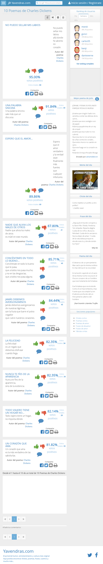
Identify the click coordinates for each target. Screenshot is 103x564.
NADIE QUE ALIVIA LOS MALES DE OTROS (18, 226)
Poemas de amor (82, 323)
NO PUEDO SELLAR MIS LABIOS (22, 25)
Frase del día (86, 216)
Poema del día (85, 256)
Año (76, 20)
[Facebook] (27, 94)
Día (75, 16)
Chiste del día (86, 196)
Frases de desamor (83, 326)
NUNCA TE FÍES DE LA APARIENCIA (17, 375)
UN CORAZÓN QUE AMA (16, 445)
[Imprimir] (41, 94)
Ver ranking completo (85, 63)
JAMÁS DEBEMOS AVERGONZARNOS (15, 301)
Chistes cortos (81, 318)
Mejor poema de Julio (83, 98)
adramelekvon (92, 156)
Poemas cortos (81, 321)
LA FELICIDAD (12, 340)
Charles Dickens (21, 124)
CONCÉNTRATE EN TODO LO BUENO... (19, 259)
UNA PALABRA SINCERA (13, 107)
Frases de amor (82, 328)
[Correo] (36, 94)
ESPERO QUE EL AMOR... (19, 138)
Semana (83, 16)
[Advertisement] (27, 46)
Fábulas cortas (81, 331)
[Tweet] (32, 94)
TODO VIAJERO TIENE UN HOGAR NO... (17, 411)
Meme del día (86, 165)
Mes (91, 16)
